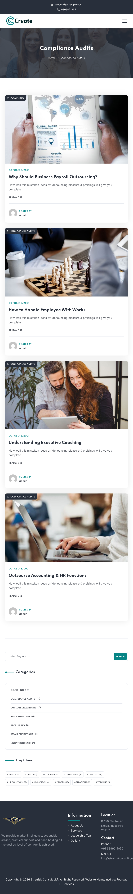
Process (63, 782)
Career (32, 775)
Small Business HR (22, 734)
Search (120, 657)
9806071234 (68, 9)
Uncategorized (21, 743)
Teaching (103, 782)
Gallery (75, 840)
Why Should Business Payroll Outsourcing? (53, 177)
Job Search (41, 782)
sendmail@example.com (68, 4)
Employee (95, 775)
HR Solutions (18, 782)
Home (51, 58)
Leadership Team (82, 835)
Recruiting (18, 725)
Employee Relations (23, 708)
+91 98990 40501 (113, 848)
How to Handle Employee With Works (47, 310)
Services (76, 830)
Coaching (17, 98)
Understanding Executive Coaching (45, 443)
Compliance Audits (22, 231)
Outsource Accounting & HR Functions (48, 576)
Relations (83, 782)
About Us (77, 825)
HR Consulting (20, 717)
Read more (15, 197)
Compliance (74, 775)
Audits (14, 775)
